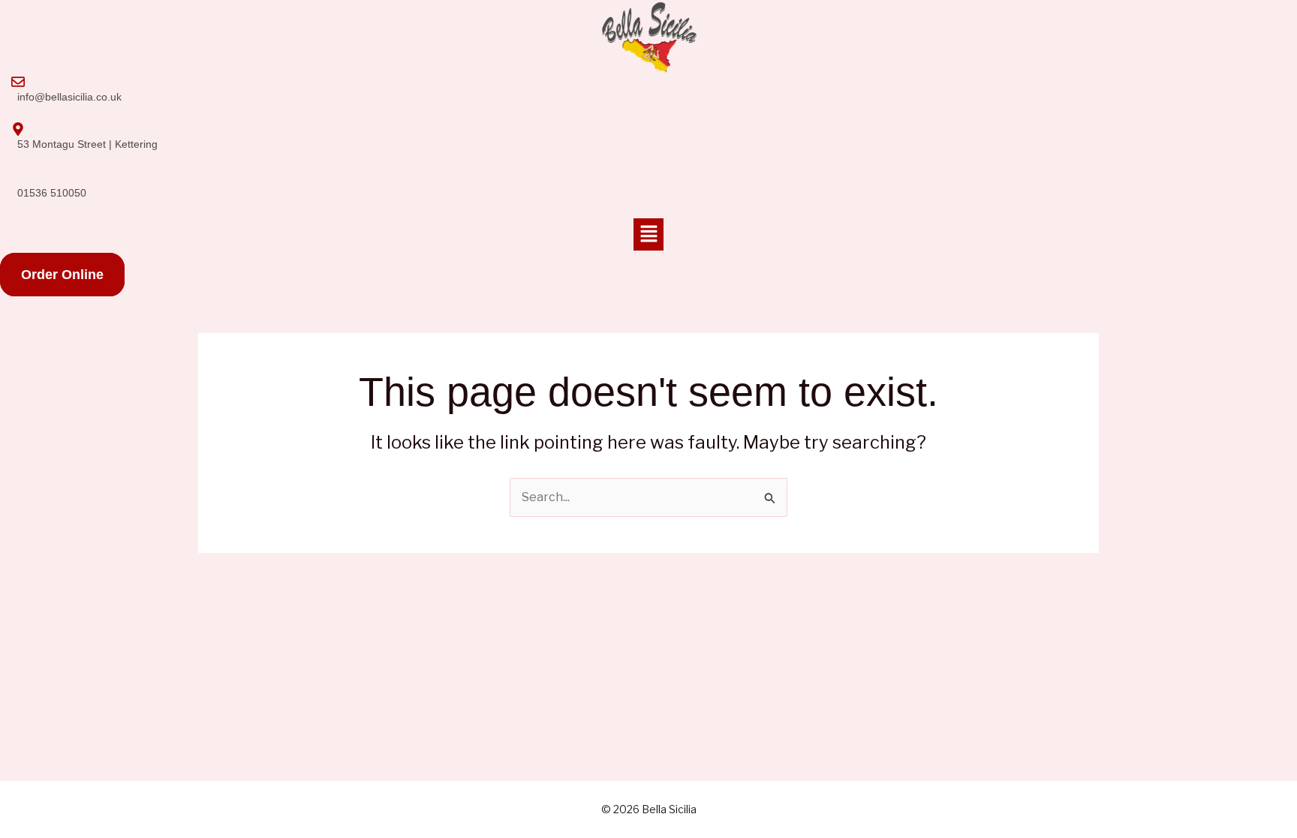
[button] (648, 234)
